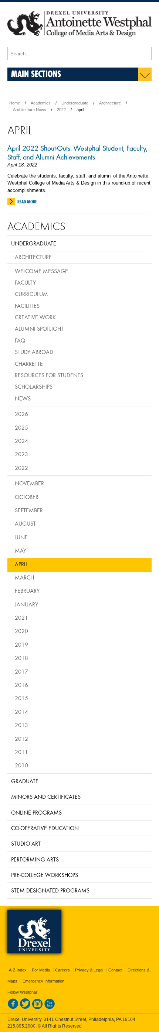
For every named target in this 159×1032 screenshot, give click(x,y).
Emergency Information (43, 981)
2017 (21, 671)
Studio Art (26, 843)
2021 (21, 617)
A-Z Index (18, 970)
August (25, 523)
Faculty (25, 282)
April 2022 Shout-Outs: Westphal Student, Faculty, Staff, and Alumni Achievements (77, 152)
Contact (115, 970)
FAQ (20, 340)
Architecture (110, 103)
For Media (41, 970)
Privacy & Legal (89, 970)
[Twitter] (25, 1007)
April (21, 564)
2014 (21, 711)
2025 (21, 427)
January (26, 604)
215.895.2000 (21, 1026)
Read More (27, 201)
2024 (21, 440)
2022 (61, 109)
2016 (21, 684)
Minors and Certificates (46, 796)
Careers (62, 970)
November (29, 483)
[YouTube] (49, 1007)
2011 (21, 752)
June (21, 537)
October (26, 496)
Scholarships (34, 386)
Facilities (27, 305)
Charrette (29, 363)
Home (14, 103)
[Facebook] (12, 1007)
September (29, 510)
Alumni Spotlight (39, 328)
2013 (21, 725)
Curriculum (31, 293)
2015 (21, 698)
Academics (41, 103)
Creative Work (35, 317)
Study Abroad (34, 351)
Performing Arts (35, 859)
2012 (21, 738)
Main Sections (36, 73)
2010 (21, 765)
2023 (21, 454)
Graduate (24, 781)
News (23, 398)
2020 (21, 630)
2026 (21, 413)
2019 (21, 644)
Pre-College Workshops (44, 874)
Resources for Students (49, 375)
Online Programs (36, 812)
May (20, 550)
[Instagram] (37, 1007)
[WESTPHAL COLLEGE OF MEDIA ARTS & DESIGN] (79, 43)
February (27, 590)
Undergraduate (74, 103)
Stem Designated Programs (50, 890)
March (24, 577)
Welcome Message (41, 271)
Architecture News (29, 109)
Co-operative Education (45, 828)
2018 (21, 657)
